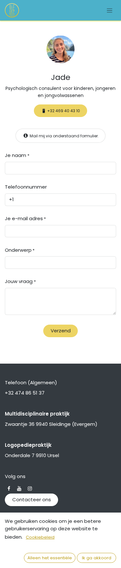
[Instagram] (30, 489)
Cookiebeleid (40, 537)
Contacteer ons (31, 499)
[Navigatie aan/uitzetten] (109, 10)
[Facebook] (9, 489)
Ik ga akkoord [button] (96, 558)
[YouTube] (19, 489)
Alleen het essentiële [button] (49, 558)
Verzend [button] (61, 330)
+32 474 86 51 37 (25, 392)
